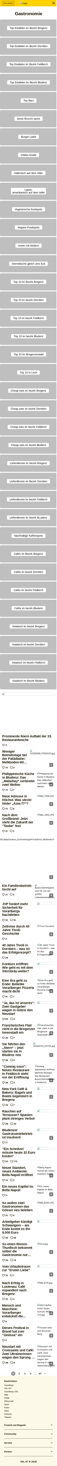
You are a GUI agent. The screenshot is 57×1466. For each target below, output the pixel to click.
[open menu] (53, 3)
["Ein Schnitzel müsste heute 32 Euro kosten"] (46, 1153)
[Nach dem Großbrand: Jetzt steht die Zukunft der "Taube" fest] (46, 819)
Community (10, 1434)
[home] (28, 3)
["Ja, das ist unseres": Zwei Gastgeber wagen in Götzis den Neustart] (46, 1007)
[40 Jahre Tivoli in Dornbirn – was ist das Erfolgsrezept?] (46, 950)
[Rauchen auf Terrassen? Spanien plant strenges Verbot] (46, 1116)
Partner (8, 1452)
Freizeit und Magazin (15, 1425)
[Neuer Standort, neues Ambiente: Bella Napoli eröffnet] (46, 1172)
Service (8, 1443)
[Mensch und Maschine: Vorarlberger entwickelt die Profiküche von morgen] (46, 1310)
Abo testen (8, 3)
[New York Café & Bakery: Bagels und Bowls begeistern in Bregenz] (46, 1093)
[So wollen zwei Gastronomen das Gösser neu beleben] (46, 1207)
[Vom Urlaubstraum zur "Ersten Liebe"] (46, 1271)
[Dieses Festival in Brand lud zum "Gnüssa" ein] (46, 1332)
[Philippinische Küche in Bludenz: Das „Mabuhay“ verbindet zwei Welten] (46, 780)
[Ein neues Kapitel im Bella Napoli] (46, 1191)
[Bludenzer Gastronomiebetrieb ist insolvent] (46, 1134)
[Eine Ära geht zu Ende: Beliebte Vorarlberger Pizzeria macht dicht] (46, 987)
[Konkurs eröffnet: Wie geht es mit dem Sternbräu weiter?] (46, 969)
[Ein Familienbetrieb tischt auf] (45, 891)
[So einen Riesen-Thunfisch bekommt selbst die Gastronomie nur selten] (46, 1248)
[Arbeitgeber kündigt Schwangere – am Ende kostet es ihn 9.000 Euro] (46, 1226)
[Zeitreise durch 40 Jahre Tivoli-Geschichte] (46, 931)
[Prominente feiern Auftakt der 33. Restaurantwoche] (28, 712)
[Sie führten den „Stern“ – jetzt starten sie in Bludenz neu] (44, 1050)
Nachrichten (10, 1381)
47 (40, 1373)
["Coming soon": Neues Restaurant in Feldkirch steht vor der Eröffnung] (45, 1074)
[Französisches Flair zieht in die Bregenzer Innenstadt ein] (46, 1030)
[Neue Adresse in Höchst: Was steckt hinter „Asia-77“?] (46, 801)
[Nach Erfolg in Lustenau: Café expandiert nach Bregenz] (46, 1287)
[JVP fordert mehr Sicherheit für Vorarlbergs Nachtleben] (46, 908)
